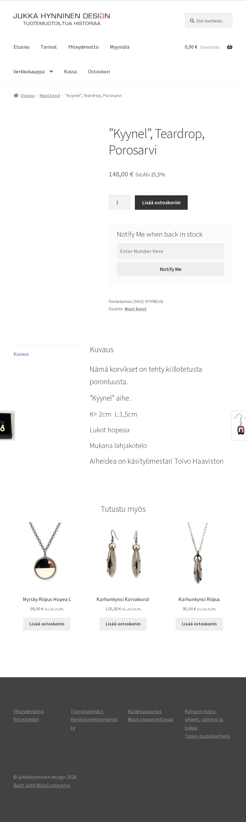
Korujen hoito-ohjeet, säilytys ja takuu (204, 719)
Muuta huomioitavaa (150, 719)
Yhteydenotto (83, 47)
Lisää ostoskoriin (161, 202)
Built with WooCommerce (41, 785)
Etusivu (21, 47)
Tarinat (49, 47)
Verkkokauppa (29, 71)
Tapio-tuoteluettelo (207, 736)
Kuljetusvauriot (145, 711)
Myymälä (119, 47)
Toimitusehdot (86, 711)
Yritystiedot (26, 719)
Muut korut (50, 95)
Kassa (70, 71)
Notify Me (170, 269)
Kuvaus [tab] (21, 354)
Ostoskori (99, 71)
